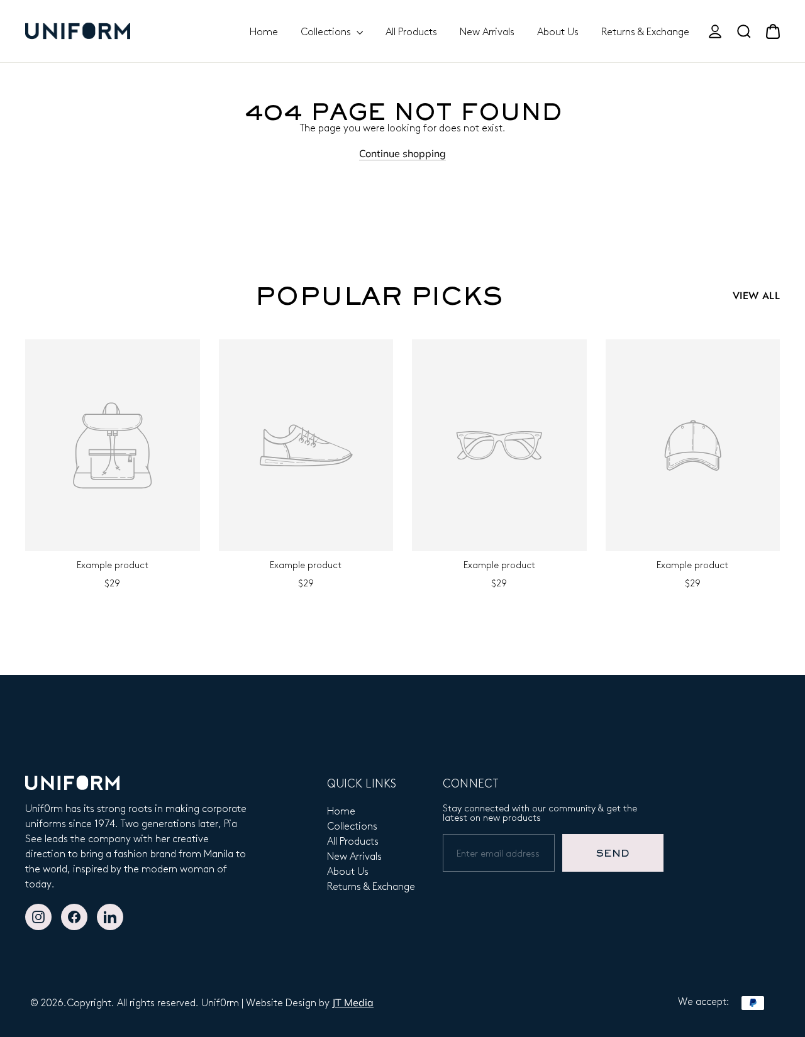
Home (264, 31)
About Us (558, 31)
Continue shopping (402, 153)
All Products (411, 31)
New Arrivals (487, 31)
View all (756, 295)
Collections (327, 31)
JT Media (353, 1002)
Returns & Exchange (645, 31)
